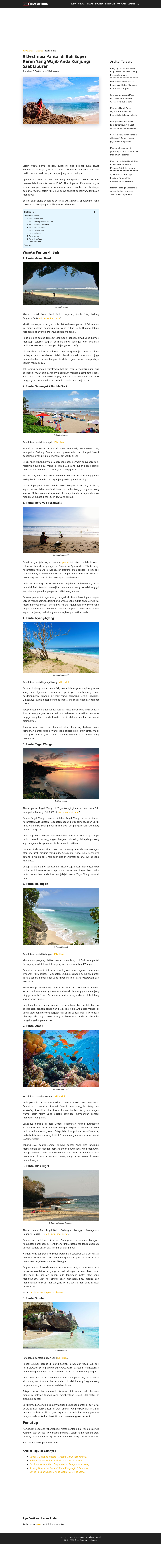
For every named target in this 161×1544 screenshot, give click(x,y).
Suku (73, 4)
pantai (65, 562)
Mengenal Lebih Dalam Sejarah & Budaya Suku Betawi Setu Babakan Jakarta (123, 111)
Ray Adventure (28, 51)
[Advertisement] (80, 26)
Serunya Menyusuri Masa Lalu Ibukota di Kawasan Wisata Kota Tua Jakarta (122, 98)
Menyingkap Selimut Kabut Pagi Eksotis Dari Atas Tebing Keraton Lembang (123, 71)
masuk (39, 1524)
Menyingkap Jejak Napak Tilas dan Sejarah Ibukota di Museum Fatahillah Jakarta (124, 164)
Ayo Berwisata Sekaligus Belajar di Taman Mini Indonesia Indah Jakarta (121, 178)
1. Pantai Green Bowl (35, 218)
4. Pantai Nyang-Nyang (36, 227)
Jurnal (90, 4)
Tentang (63, 1537)
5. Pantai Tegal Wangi (35, 230)
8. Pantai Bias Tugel (35, 239)
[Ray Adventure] (36, 4)
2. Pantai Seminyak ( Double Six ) (40, 221)
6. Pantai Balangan (34, 233)
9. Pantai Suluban (34, 242)
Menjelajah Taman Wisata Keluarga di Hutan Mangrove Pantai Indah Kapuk (124, 85)
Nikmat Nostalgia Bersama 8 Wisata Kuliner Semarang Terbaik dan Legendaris (123, 191)
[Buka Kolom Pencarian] (138, 4)
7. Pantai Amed (33, 236)
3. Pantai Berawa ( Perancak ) (38, 224)
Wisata (81, 4)
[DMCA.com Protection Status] (121, 55)
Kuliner (99, 4)
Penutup (27, 245)
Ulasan (131, 4)
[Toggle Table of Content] (94, 212)
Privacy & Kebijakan (76, 1537)
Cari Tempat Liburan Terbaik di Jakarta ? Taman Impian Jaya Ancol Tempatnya (123, 138)
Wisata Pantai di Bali (32, 215)
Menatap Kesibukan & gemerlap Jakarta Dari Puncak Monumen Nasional (124, 151)
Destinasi (39, 51)
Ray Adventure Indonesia (86, 1540)
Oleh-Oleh (110, 4)
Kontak (98, 1537)
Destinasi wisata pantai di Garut (47, 1292)
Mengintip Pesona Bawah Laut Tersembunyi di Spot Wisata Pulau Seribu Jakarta (123, 125)
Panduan (121, 4)
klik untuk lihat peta (49, 318)
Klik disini (59, 442)
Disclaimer (89, 1537)
